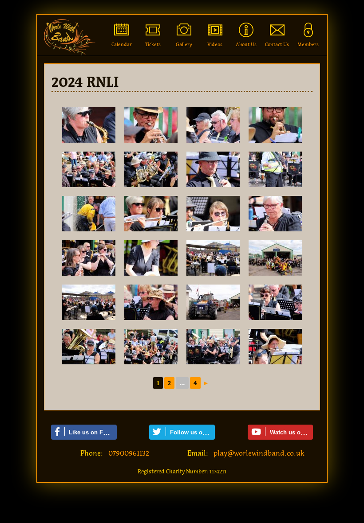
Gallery (184, 44)
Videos (214, 44)
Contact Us (277, 44)
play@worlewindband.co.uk (259, 453)
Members (308, 44)
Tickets (153, 44)
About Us (246, 44)
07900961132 (128, 453)
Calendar (121, 44)
